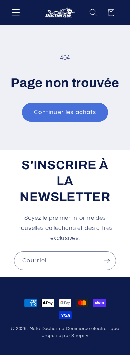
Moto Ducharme (46, 329)
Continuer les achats (65, 112)
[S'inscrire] (107, 260)
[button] (16, 12)
